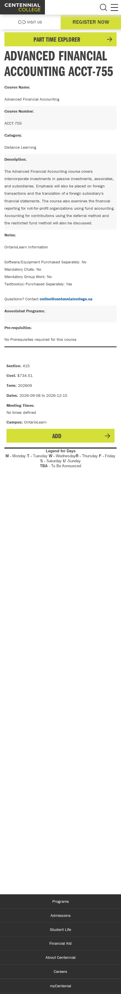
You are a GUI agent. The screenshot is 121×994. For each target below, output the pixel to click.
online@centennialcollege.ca (66, 299)
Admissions (61, 915)
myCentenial (60, 985)
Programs (60, 901)
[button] (60, 39)
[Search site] (103, 7)
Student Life (60, 929)
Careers (60, 971)
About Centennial (60, 957)
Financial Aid (60, 943)
